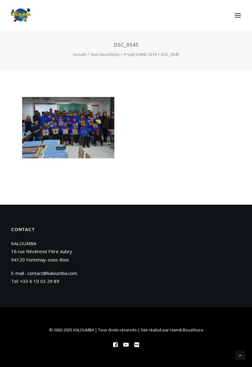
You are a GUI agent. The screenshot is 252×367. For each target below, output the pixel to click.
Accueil (79, 54)
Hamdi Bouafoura (186, 330)
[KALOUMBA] (20, 15)
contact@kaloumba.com (52, 273)
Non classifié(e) (105, 54)
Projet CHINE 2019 (140, 54)
